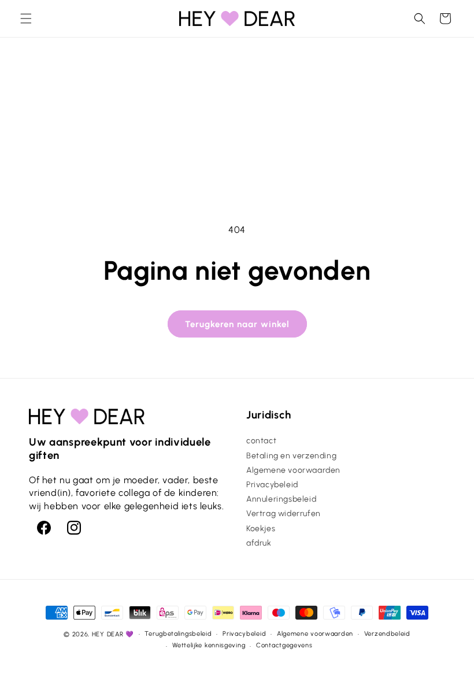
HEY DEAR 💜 (113, 634)
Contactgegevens (284, 645)
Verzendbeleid (387, 633)
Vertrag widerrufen (283, 513)
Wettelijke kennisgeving (208, 645)
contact (261, 441)
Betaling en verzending (291, 456)
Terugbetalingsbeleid (178, 633)
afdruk (259, 543)
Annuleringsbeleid (281, 499)
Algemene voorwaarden (293, 470)
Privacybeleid (272, 485)
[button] (26, 18)
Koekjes (260, 528)
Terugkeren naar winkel (237, 324)
